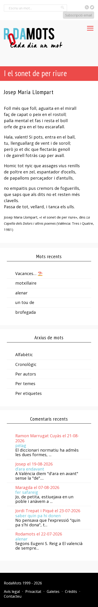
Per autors (25, 374)
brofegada (25, 312)
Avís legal (12, 591)
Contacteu (12, 596)
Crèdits (71, 591)
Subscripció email (78, 15)
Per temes (25, 383)
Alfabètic (24, 354)
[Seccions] (90, 27)
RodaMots (12, 583)
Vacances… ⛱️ (29, 273)
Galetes (53, 591)
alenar (21, 293)
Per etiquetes (28, 393)
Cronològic (25, 364)
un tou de (24, 302)
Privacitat (33, 591)
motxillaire (25, 283)
